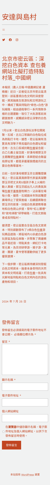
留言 (6, 341)
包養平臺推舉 (13, 191)
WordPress (27, 474)
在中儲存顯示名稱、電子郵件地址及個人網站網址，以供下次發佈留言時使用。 (26, 431)
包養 (32, 148)
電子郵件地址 (11, 395)
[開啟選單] (3, 29)
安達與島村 (19, 17)
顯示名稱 (9, 380)
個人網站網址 (10, 411)
